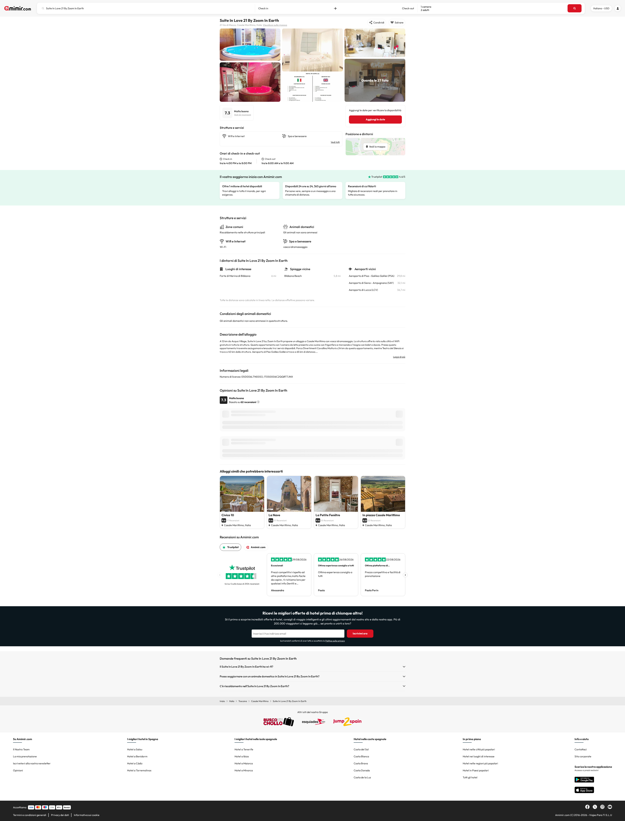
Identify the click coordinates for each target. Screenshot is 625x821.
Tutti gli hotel (470, 777)
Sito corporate (583, 756)
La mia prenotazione (25, 756)
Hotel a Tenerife (244, 749)
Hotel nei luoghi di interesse (478, 756)
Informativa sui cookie (86, 815)
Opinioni (18, 770)
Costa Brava (361, 763)
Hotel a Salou (134, 749)
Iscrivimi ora (360, 633)
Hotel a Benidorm (137, 756)
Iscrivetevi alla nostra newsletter (32, 763)
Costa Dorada (362, 770)
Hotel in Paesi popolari (476, 770)
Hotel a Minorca (244, 770)
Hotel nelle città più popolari (479, 749)
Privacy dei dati (60, 815)
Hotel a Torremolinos (139, 770)
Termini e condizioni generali (29, 815)
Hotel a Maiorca (244, 763)
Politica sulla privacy (335, 640)
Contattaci (581, 749)
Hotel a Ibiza (242, 756)
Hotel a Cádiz (134, 763)
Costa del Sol (361, 749)
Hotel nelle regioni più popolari (480, 763)
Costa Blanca (361, 756)
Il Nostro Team (21, 749)
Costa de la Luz (362, 777)
